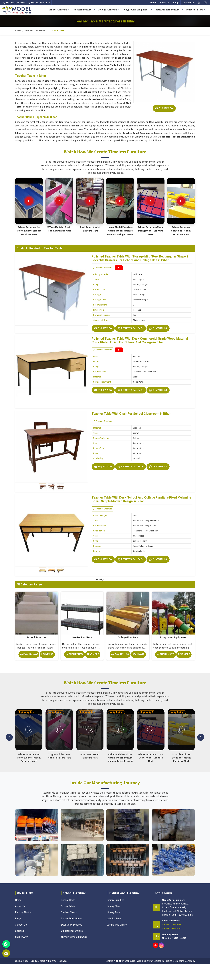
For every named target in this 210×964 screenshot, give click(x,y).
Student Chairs (69, 912)
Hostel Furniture (82, 9)
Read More (47, 654)
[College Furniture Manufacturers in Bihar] (127, 613)
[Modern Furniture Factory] (82, 825)
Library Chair (113, 906)
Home (153, 2)
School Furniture (58, 9)
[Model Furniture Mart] (17, 10)
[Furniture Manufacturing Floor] (127, 825)
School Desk (68, 900)
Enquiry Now (105, 328)
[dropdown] (69, 10)
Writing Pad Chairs (117, 924)
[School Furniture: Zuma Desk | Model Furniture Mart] (151, 201)
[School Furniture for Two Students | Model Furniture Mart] (29, 201)
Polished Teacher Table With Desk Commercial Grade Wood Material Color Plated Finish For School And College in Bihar (140, 340)
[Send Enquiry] (6, 953)
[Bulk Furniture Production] (173, 825)
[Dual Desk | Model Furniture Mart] (90, 201)
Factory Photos (23, 912)
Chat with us (160, 328)
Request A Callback (132, 328)
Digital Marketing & (164, 961)
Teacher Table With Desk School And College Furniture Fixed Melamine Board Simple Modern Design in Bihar (141, 499)
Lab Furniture (114, 918)
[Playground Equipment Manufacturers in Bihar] (173, 613)
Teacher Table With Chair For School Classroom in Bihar (131, 413)
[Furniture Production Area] (127, 860)
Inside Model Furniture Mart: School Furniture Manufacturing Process (120, 230)
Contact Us (188, 2)
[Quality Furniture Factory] (173, 860)
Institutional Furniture (167, 9)
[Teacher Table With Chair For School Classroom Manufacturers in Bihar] (51, 446)
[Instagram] (205, 2)
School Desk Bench (71, 918)
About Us (164, 2)
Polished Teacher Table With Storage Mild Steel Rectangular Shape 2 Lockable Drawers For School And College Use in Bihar (140, 258)
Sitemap (19, 930)
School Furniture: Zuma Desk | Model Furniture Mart (151, 230)
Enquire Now (166, 108)
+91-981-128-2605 (15, 2)
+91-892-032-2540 (40, 2)
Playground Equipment (136, 9)
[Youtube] (199, 2)
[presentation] (9, 737)
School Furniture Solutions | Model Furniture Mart (181, 230)
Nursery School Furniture (74, 937)
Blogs (176, 2)
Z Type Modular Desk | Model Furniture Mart (59, 228)
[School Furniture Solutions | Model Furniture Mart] (181, 201)
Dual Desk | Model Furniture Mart (90, 228)
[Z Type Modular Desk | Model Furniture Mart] (59, 201)
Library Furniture (115, 900)
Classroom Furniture (72, 930)
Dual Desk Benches (71, 924)
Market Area (21, 937)
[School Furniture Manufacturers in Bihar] (36, 613)
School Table (68, 906)
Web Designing (145, 961)
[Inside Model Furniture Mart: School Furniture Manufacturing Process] (120, 201)
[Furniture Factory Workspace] (82, 860)
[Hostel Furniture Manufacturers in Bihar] (82, 613)
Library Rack (113, 912)
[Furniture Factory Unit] (36, 825)
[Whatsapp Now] (6, 944)
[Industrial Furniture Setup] (36, 860)
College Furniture (107, 9)
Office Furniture (195, 9)
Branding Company (185, 961)
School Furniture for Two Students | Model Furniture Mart (29, 230)
